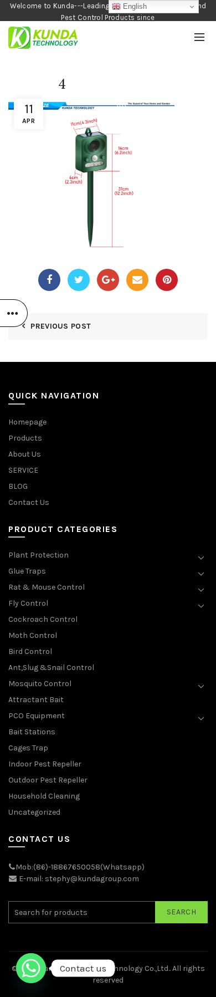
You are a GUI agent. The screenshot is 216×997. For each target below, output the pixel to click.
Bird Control (30, 651)
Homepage (27, 422)
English (134, 6)
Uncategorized (34, 812)
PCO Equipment (36, 715)
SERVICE (23, 470)
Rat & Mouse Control (46, 587)
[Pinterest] (167, 280)
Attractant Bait (36, 699)
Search (181, 912)
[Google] (108, 280)
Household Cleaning (44, 796)
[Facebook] (49, 280)
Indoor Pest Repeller (44, 764)
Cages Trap (28, 748)
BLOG (18, 486)
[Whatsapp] (31, 968)
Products (25, 438)
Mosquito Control (39, 683)
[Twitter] (79, 280)
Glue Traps (27, 571)
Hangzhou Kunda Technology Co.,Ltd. (104, 968)
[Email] (137, 280)
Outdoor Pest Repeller (48, 780)
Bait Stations (31, 732)
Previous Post (60, 326)
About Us (24, 454)
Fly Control (28, 603)
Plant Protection (38, 555)
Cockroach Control (43, 619)
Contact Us (28, 502)
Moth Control (32, 635)
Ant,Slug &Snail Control (51, 667)
